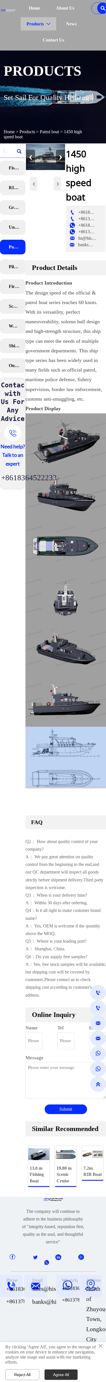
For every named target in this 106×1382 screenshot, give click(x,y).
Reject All (22, 1374)
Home (9, 131)
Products (27, 131)
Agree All (61, 1374)
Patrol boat (49, 131)
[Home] (8, 10)
